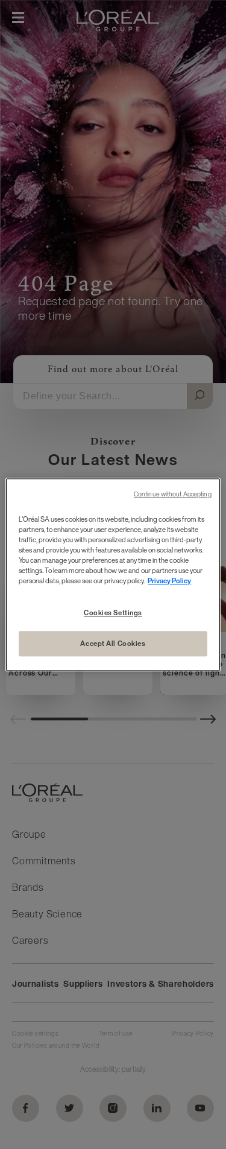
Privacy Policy (169, 580)
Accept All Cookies (112, 643)
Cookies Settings (113, 612)
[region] (112, 574)
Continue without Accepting (173, 494)
